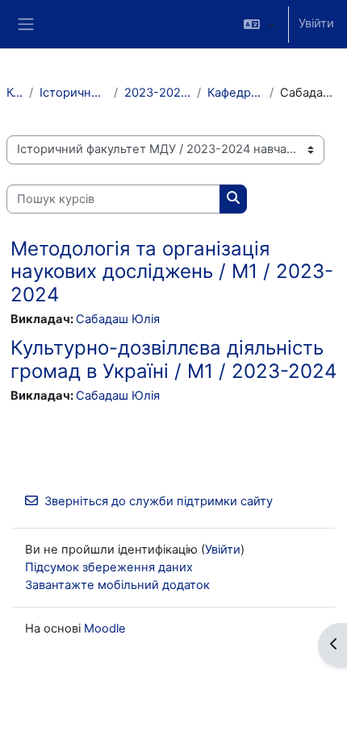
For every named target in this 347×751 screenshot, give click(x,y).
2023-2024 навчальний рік (157, 92)
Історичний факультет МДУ (74, 92)
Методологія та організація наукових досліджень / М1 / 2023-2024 (171, 272)
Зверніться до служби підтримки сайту (158, 501)
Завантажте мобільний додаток (117, 585)
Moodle (105, 628)
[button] (259, 24)
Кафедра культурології (235, 92)
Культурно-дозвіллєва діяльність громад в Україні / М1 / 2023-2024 (173, 359)
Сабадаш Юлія (118, 319)
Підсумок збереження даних (109, 567)
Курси (14, 92)
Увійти (316, 23)
